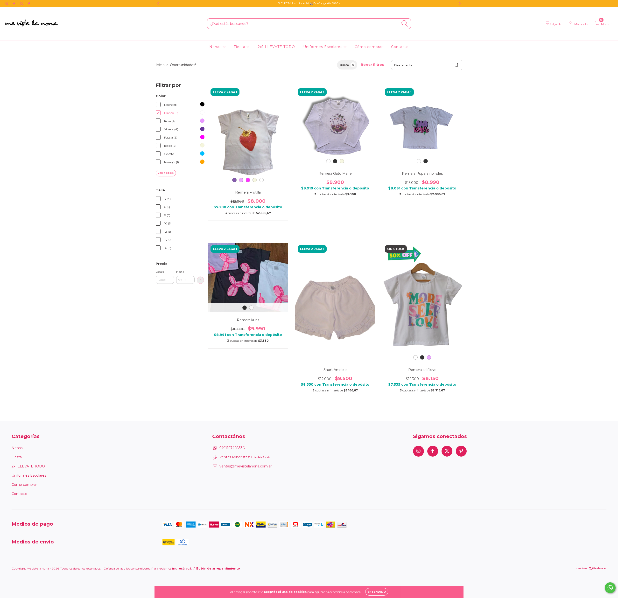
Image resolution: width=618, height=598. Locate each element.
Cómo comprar (369, 47)
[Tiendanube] (591, 569)
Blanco (344, 64)
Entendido (376, 591)
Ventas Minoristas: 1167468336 (244, 457)
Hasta (180, 271)
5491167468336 (232, 448)
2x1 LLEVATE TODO (276, 47)
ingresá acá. (182, 568)
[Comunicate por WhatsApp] (610, 587)
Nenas (216, 47)
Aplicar (200, 280)
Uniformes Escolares (323, 47)
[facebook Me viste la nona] (14, 3)
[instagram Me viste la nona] (7, 3)
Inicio (160, 65)
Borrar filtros (372, 65)
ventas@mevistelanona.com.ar (245, 466)
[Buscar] (404, 23)
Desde (160, 271)
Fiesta (240, 47)
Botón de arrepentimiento (218, 568)
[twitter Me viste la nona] (22, 3)
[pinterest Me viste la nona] (29, 3)
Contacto (400, 47)
